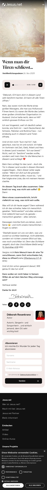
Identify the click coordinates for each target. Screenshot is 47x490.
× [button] (44, 451)
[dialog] (23, 469)
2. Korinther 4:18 (10, 247)
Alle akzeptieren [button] (13, 485)
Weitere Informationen (28, 463)
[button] (23, 481)
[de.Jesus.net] (12, 4)
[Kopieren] (10, 304)
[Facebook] (16, 304)
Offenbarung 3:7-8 (32, 258)
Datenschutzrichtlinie (28, 375)
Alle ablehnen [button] (35, 485)
